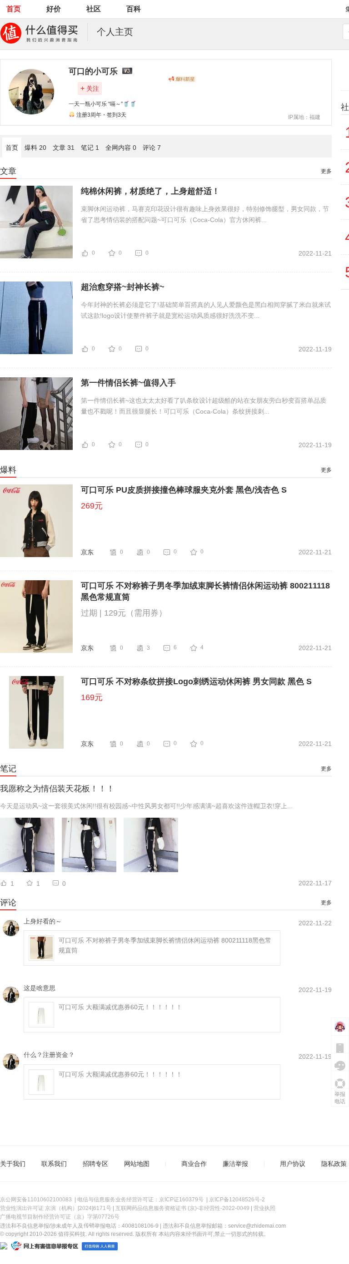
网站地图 (137, 1163)
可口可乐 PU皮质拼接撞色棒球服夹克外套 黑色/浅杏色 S (184, 489)
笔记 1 (90, 147)
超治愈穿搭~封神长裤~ (123, 286)
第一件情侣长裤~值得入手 (128, 382)
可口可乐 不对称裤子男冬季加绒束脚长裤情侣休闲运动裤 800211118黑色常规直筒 (205, 591)
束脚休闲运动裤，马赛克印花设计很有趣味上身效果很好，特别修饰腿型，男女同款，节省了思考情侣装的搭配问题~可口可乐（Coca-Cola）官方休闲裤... (205, 214)
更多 (326, 171)
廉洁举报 (235, 1163)
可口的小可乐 (93, 71)
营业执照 (264, 1208)
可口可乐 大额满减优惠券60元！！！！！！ (120, 1007)
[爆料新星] (182, 79)
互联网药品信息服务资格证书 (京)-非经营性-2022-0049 (182, 1208)
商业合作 (194, 1163)
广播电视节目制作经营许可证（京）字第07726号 (60, 1217)
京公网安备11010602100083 (36, 1199)
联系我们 (54, 1163)
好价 (53, 9)
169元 (92, 697)
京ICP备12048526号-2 (237, 1199)
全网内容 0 (120, 147)
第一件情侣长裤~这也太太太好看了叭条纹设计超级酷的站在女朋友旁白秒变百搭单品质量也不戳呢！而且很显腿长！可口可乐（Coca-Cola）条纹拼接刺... (203, 406)
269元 (92, 505)
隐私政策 (334, 1163)
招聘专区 (95, 1163)
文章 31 (64, 147)
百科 (133, 9)
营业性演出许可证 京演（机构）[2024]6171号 (55, 1208)
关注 (89, 88)
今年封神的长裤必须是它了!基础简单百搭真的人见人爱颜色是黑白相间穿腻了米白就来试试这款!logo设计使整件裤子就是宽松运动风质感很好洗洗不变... (206, 310)
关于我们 (12, 1163)
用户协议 (292, 1163)
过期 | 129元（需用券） (124, 612)
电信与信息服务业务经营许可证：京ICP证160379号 (140, 1199)
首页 (13, 9)
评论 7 (152, 147)
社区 (93, 9)
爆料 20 (35, 147)
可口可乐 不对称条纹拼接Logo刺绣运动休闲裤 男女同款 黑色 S (196, 681)
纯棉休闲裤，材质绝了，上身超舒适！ (150, 191)
